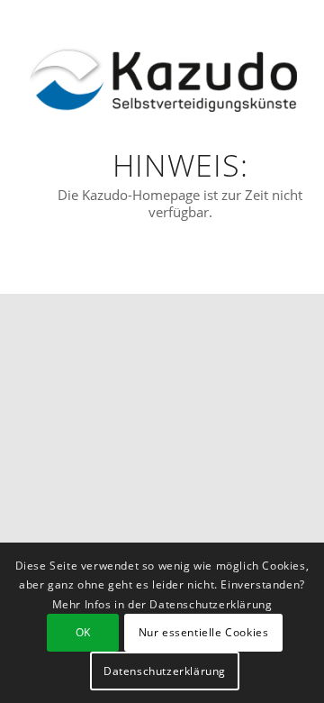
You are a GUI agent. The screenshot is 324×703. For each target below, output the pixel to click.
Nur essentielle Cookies (204, 632)
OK (83, 632)
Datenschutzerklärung (165, 671)
